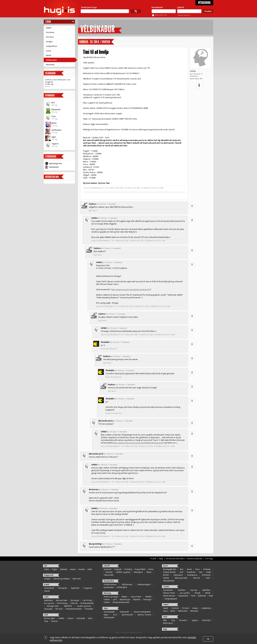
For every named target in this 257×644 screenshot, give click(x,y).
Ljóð (115, 599)
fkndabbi (105, 342)
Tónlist (166, 586)
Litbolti (166, 578)
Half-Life (73, 603)
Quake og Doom (84, 606)
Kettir (90, 569)
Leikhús (107, 599)
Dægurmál (48, 575)
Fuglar (54, 569)
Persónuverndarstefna (175, 558)
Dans (197, 569)
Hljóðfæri (206, 590)
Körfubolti (206, 575)
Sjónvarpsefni (127, 614)
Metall (207, 593)
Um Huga (209, 558)
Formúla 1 (183, 620)
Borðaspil (75, 600)
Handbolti (191, 572)
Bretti (189, 569)
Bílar (165, 620)
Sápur (106, 614)
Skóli (90, 618)
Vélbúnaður (51, 60)
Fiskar (46, 569)
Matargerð (138, 572)
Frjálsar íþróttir (169, 572)
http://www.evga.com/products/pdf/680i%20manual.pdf (138, 442)
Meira (47, 86)
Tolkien (107, 602)
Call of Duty (87, 600)
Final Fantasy (62, 603)
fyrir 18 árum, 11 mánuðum (106, 204)
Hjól (200, 572)
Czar (53, 116)
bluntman (56, 109)
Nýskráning (204, 3)
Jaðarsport (178, 575)
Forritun (50, 37)
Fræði (46, 584)
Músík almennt (169, 595)
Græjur (49, 41)
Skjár (106, 608)
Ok (208, 638)
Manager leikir (53, 606)
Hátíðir (61, 618)
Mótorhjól (206, 620)
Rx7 (53, 102)
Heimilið (108, 572)
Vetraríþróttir (168, 580)
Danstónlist (168, 590)
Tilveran (54, 621)
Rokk (211, 595)
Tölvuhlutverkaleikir (73, 609)
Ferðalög (128, 569)
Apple (48, 27)
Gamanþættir (109, 612)
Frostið (153, 558)
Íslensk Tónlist (169, 593)
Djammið (107, 569)
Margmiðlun (109, 581)
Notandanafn (157, 7)
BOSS (54, 123)
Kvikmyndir (124, 612)
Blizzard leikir (61, 600)
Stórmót (196, 578)
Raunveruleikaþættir (142, 612)
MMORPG (68, 606)
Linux (48, 50)
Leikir (46, 597)
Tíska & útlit (108, 575)
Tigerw (54, 143)
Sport (165, 565)
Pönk (193, 595)
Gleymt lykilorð (184, 15)
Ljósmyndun (109, 587)
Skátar (149, 572)
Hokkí (208, 572)
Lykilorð (180, 7)
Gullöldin (181, 590)
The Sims (59, 609)
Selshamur (56, 130)
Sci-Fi (115, 614)
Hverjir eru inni (52, 177)
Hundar (82, 569)
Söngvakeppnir (171, 598)
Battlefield (48, 600)
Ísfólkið (148, 596)
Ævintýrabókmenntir (121, 602)
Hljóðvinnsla (127, 584)
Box (181, 569)
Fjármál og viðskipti (61, 578)
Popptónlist (183, 595)
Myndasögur (125, 599)
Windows (50, 64)
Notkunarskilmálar (195, 558)
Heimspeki (62, 588)
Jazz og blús (185, 593)
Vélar (165, 616)
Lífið (46, 615)
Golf (181, 572)
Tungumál (87, 588)
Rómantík (81, 618)
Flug (173, 620)
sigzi (53, 136)
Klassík (197, 593)
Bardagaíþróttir (169, 569)
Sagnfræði (75, 588)
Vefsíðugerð (122, 587)
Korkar (83, 42)
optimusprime (55, 163)
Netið (48, 55)
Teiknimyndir (109, 617)
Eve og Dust (49, 603)
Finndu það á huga (89, 7)
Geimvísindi (49, 588)
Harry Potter (136, 596)
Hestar (73, 569)
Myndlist (136, 599)
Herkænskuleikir (87, 603)
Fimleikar (207, 569)
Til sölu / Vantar (100, 42)
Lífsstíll (107, 565)
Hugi (165, 629)
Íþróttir (166, 575)
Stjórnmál (77, 578)
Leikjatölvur (51, 46)
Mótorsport (168, 623)
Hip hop (193, 590)
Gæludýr (63, 569)
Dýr (45, 565)
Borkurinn (93, 489)
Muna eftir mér (161, 15)
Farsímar (50, 32)
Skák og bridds (181, 578)
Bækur (124, 596)
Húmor (71, 618)
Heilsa (150, 569)
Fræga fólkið (140, 569)
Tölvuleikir (89, 609)
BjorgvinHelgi (95, 544)
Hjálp (161, 558)
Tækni (48, 21)
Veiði (208, 578)
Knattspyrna (192, 575)
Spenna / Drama (144, 614)
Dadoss (92, 204)
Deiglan (47, 578)
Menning (107, 593)
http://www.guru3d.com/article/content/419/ (131, 289)
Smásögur (147, 599)
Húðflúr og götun (123, 572)
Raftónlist (202, 595)
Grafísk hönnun (110, 584)
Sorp (46, 621)
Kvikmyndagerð (144, 584)
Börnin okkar (49, 618)
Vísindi (47, 591)
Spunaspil (48, 609)
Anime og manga (111, 596)
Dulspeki (118, 569)
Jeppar (195, 620)
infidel (193, 71)
